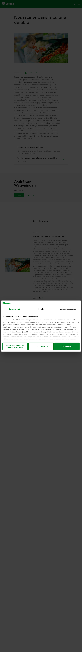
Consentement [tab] (14, 309)
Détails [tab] (41, 309)
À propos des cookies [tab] (68, 309)
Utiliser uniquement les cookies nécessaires (15, 346)
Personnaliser (40, 346)
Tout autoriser (67, 346)
